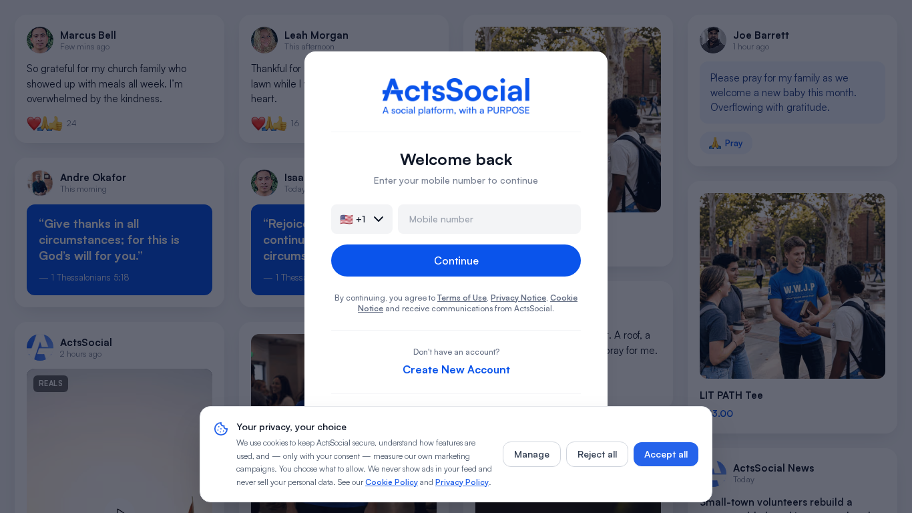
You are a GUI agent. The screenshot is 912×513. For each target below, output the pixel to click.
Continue (456, 260)
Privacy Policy (462, 482)
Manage (531, 454)
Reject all (597, 454)
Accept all (666, 454)
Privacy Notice (518, 298)
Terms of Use (462, 298)
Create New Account (456, 369)
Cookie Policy (391, 482)
